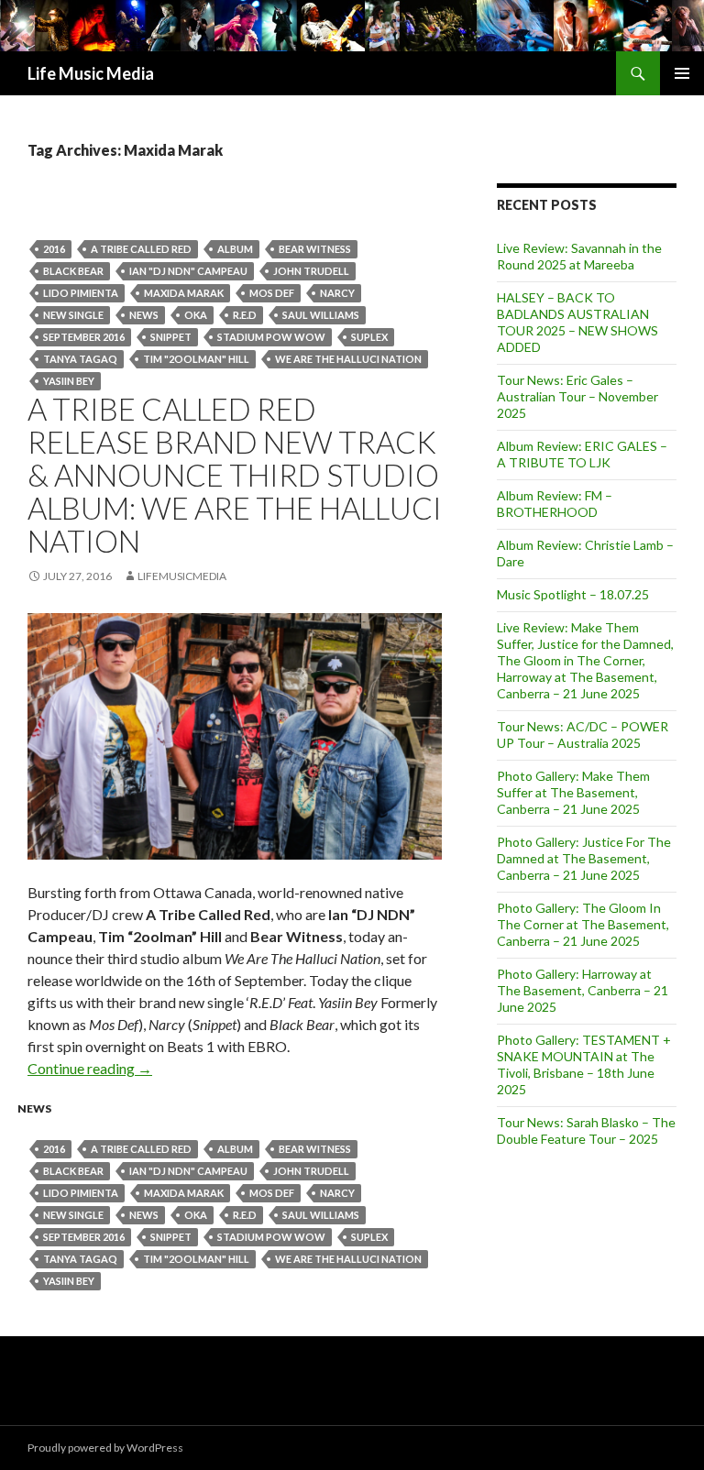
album (235, 249)
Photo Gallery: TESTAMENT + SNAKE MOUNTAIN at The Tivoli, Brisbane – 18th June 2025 (584, 1064)
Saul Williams (320, 315)
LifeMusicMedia (182, 576)
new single (73, 315)
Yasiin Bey (68, 381)
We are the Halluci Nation (348, 359)
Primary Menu (682, 73)
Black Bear (73, 271)
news (144, 315)
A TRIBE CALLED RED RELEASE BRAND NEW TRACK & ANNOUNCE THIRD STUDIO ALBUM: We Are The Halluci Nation (235, 474)
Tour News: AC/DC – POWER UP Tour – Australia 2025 (582, 735)
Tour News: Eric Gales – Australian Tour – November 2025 (577, 396)
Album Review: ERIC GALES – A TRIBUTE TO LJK (582, 454)
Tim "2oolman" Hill (196, 359)
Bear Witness (315, 249)
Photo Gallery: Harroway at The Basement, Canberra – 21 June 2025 (582, 990)
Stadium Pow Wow (271, 337)
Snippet (171, 337)
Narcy (337, 293)
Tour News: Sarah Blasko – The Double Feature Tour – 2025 (586, 1130)
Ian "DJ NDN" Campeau (188, 271)
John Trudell (311, 271)
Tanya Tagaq (80, 359)
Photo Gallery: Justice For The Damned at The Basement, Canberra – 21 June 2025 (584, 858)
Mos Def (271, 293)
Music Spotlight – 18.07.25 (573, 594)
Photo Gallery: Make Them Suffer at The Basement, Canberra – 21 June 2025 (573, 792)
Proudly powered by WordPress (105, 1447)
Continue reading (90, 1068)
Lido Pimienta (80, 293)
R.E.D (245, 315)
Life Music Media (91, 73)
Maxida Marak (184, 293)
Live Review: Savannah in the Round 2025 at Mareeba (579, 256)
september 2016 (84, 337)
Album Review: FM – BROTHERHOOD (554, 504)
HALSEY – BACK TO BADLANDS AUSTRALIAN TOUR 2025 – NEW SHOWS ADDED (577, 322)
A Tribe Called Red (141, 249)
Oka (195, 315)
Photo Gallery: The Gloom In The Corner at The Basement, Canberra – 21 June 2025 (583, 924)
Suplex (369, 337)
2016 (54, 249)
